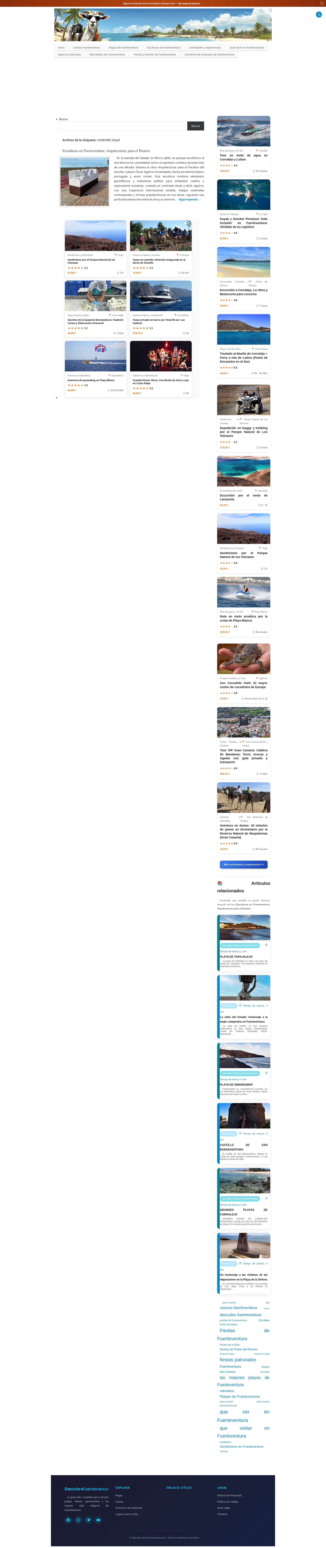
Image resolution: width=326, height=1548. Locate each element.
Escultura (264, 1320)
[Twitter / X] (88, 1520)
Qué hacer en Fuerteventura (247, 47)
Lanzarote (264, 1372)
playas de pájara (226, 1402)
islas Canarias (228, 1371)
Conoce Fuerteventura (86, 47)
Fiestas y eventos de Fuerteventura (155, 54)
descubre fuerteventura (240, 1314)
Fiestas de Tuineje (261, 1354)
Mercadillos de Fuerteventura (107, 54)
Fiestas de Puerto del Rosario (238, 1349)
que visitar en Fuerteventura (243, 1432)
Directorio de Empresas (128, 1507)
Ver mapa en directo (189, 3)
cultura (266, 1308)
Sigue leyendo (190, 199)
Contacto (222, 1514)
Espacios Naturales (69, 54)
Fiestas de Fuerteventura (243, 1334)
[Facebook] (68, 1520)
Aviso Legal (223, 1507)
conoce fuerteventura (238, 1308)
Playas (119, 1495)
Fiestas (119, 1501)
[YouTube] (98, 1520)
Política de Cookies (227, 1501)
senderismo (225, 1442)
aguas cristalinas (229, 1303)
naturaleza (227, 1391)
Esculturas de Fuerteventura (164, 47)
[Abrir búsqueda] (319, 14)
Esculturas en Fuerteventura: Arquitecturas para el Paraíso (106, 150)
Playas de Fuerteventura (123, 47)
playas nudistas (263, 1402)
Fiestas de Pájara (227, 1354)
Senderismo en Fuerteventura (241, 1446)
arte (267, 1302)
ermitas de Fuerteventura (233, 1320)
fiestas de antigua (228, 1324)
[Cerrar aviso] (322, 3)
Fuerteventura (230, 1366)
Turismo (224, 1451)
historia (265, 1367)
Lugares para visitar (126, 1514)
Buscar (63, 119)
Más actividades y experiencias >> (244, 864)
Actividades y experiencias (205, 47)
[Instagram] (78, 1520)
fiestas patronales (238, 1359)
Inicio (61, 47)
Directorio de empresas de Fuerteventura (209, 54)
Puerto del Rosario (228, 1405)
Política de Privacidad (229, 1495)
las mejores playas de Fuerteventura (243, 1381)
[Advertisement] (163, 83)
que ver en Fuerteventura (243, 1416)
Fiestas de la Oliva (230, 1344)
